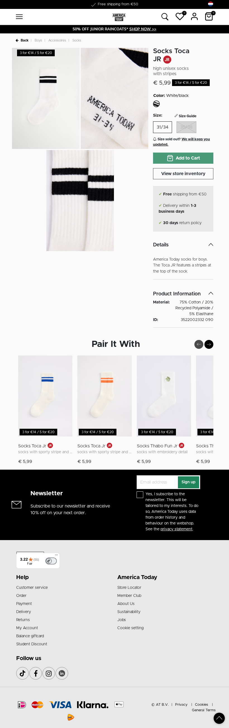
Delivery (23, 612)
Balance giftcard (30, 636)
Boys (38, 40)
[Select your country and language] (210, 4)
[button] (179, 16)
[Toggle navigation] (19, 16)
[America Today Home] (119, 16)
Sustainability (128, 612)
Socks (76, 40)
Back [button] (24, 40)
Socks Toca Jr (32, 446)
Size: (157, 115)
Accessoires (57, 40)
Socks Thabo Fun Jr (157, 446)
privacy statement (176, 529)
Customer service (32, 588)
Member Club (129, 596)
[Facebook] (35, 673)
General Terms (204, 710)
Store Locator (129, 588)
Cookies (201, 705)
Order (21, 596)
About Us (126, 604)
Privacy (181, 705)
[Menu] (56, 556)
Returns (23, 620)
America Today (137, 577)
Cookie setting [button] (130, 628)
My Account (27, 628)
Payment (24, 604)
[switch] (51, 561)
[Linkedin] (62, 673)
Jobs (121, 620)
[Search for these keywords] (165, 17)
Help (22, 577)
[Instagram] (48, 673)
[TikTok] (22, 673)
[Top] (219, 718)
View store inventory (183, 173)
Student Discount (31, 644)
